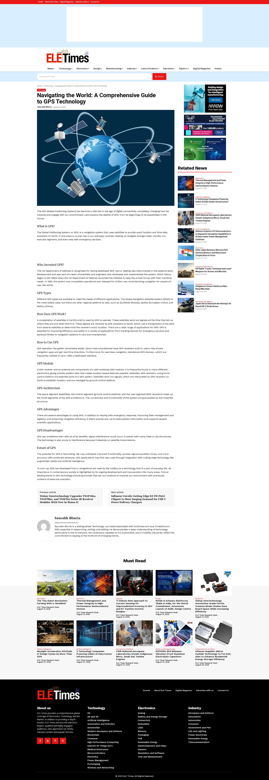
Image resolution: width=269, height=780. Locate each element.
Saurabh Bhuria (44, 107)
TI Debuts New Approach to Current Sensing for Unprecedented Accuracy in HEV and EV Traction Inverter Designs (134, 606)
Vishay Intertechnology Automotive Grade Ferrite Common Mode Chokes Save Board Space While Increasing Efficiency (212, 606)
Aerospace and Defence (203, 213)
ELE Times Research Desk (48, 607)
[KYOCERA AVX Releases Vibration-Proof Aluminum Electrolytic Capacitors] (174, 633)
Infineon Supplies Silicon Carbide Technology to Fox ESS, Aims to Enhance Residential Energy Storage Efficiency (213, 655)
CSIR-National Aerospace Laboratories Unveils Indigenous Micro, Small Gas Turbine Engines (213, 218)
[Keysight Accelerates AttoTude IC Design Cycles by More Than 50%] (55, 633)
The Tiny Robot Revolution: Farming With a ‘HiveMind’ (52, 602)
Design (158, 598)
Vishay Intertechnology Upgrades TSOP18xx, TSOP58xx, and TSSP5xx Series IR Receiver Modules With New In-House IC (68, 499)
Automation (41, 598)
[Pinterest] (55, 741)
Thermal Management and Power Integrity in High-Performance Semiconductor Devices (210, 183)
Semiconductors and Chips (205, 649)
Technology (48, 86)
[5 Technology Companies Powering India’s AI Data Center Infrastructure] (186, 200)
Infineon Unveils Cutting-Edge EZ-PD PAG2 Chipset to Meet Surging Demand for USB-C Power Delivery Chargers (138, 499)
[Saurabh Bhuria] (43, 526)
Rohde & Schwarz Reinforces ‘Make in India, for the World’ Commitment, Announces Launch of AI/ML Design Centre (173, 604)
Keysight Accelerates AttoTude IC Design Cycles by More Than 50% (54, 654)
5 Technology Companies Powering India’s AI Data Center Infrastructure (94, 654)
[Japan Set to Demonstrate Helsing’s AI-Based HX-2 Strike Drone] (186, 305)
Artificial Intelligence (202, 197)
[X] (63, 741)
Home (39, 86)
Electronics (199, 178)
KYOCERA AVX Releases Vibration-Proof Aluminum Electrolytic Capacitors (170, 654)
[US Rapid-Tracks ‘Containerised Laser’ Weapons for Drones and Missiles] (186, 270)
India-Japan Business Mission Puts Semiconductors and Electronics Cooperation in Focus (211, 252)
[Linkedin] (48, 741)
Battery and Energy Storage (165, 649)
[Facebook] (40, 741)
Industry (119, 598)
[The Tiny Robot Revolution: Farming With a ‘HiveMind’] (55, 583)
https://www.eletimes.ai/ (66, 522)
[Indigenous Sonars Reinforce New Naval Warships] (186, 287)
